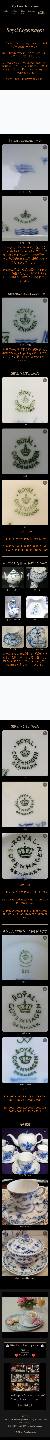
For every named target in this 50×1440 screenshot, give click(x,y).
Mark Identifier (41, 12)
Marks (5, 11)
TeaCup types (14, 12)
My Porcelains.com (25, 6)
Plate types (23, 12)
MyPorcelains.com (28, 1431)
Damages (31, 11)
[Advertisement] (25, 112)
